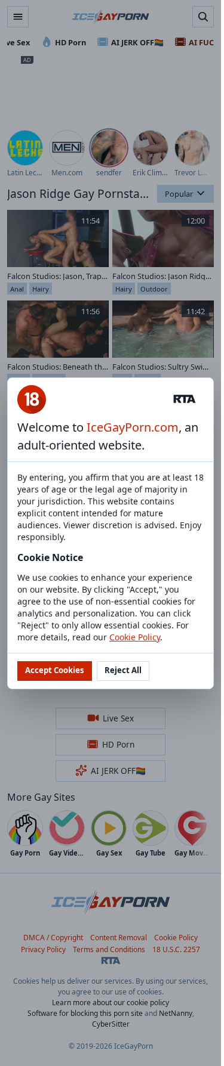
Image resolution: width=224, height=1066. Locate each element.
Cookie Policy (134, 637)
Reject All (123, 670)
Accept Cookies (54, 670)
